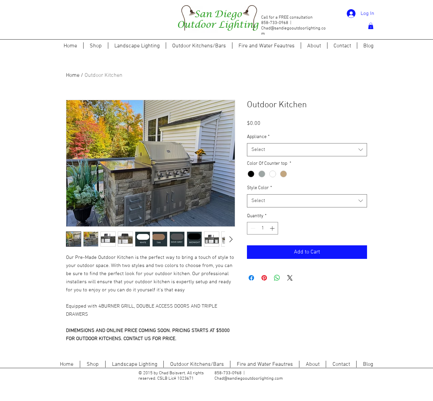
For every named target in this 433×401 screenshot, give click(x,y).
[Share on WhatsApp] (277, 278)
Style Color (259, 188)
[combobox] (307, 149)
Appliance (258, 137)
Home (72, 75)
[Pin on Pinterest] (264, 278)
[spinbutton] (262, 228)
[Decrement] (252, 228)
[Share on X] (290, 278)
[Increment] (273, 228)
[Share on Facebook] (251, 278)
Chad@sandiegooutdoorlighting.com (248, 378)
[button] (370, 26)
